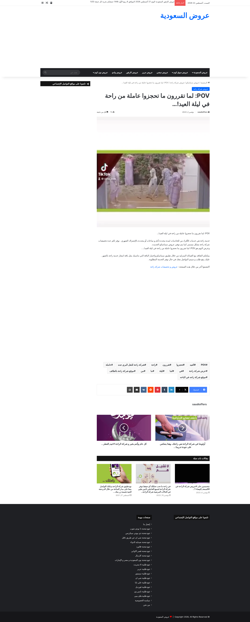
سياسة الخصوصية (142, 600)
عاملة (108, 364)
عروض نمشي (162, 72)
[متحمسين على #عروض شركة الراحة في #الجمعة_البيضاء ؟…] (192, 473)
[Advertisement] (125, 46)
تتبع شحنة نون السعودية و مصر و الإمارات (132, 560)
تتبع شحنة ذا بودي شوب (140, 529)
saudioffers (202, 112)
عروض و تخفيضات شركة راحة (164, 266)
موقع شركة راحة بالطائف (122, 370)
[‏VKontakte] (144, 390)
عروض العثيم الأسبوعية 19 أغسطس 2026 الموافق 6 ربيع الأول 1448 (147, 1)
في (180, 370)
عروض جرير (147, 72)
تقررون (166, 364)
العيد (192, 364)
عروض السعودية (200, 72)
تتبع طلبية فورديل (142, 587)
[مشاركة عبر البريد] (137, 390)
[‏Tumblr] (164, 390)
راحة (153, 364)
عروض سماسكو (192, 82)
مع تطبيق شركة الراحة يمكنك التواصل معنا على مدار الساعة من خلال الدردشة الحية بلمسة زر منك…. (115, 489)
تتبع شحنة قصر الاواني (140, 551)
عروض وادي (117, 72)
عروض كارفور (132, 72)
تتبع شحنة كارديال (142, 555)
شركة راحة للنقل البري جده (131, 364)
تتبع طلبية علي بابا (142, 582)
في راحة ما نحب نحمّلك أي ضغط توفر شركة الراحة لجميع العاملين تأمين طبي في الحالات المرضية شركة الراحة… (154, 489)
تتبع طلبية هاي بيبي (142, 596)
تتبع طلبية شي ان (142, 578)
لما (171, 370)
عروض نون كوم (101, 72)
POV (203, 364)
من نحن (146, 605)
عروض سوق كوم (181, 72)
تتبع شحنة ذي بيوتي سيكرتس (137, 533)
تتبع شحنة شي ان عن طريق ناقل (136, 538)
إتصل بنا (146, 524)
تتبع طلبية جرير (143, 569)
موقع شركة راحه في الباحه (193, 377)
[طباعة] (130, 390)
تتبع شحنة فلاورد (143, 546)
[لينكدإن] (171, 390)
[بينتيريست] (157, 390)
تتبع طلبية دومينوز (142, 573)
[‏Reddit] (151, 390)
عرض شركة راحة (197, 370)
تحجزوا (180, 364)
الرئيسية (204, 82)
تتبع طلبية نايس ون (142, 591)
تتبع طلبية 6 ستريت (142, 564)
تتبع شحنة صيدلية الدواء (140, 542)
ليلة (161, 370)
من (142, 370)
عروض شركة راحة (177, 82)
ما (152, 370)
